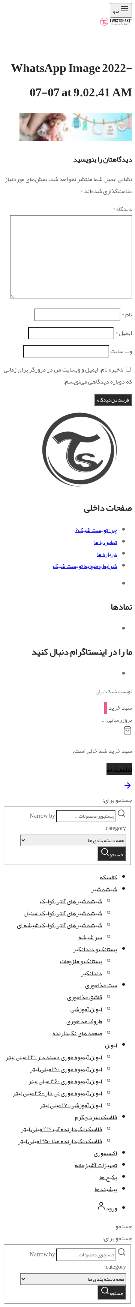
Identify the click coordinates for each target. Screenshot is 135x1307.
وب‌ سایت (121, 351)
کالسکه (108, 877)
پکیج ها (108, 1177)
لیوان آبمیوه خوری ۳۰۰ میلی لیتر (66, 1069)
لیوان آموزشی (86, 1009)
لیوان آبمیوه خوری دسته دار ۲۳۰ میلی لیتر (54, 1057)
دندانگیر (91, 973)
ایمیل (123, 333)
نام (127, 315)
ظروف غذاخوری (84, 1021)
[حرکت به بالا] (127, 788)
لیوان (111, 1045)
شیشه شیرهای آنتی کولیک (71, 901)
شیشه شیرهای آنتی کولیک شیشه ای (59, 925)
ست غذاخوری (101, 985)
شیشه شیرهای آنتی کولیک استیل (63, 913)
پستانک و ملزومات (81, 961)
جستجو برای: (117, 800)
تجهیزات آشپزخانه (96, 1165)
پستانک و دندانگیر (95, 949)
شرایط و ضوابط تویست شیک (85, 566)
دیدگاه (122, 209)
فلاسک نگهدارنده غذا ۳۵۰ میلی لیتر (60, 1141)
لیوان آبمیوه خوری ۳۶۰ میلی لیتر (65, 1081)
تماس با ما (105, 542)
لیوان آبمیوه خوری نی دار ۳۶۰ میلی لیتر (57, 1093)
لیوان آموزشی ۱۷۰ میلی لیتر (71, 1105)
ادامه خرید (119, 769)
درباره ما (107, 554)
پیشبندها (105, 1189)
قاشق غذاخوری (84, 997)
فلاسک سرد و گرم (96, 1117)
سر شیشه (90, 937)
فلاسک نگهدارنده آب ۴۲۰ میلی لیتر (61, 1129)
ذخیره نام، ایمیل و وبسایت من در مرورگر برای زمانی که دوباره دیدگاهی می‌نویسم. (68, 376)
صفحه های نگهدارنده (77, 1033)
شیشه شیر (104, 889)
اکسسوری (105, 1153)
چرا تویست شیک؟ (96, 530)
